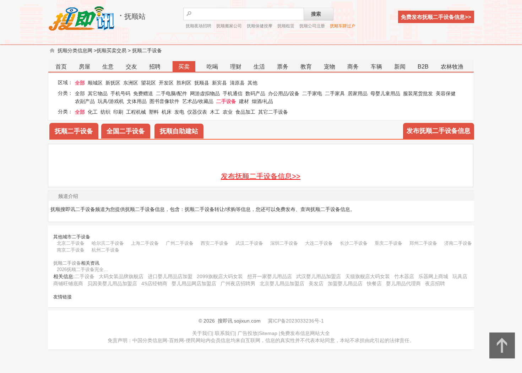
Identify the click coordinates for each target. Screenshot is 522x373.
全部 (80, 83)
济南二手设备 (458, 243)
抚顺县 (201, 83)
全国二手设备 (126, 131)
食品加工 (245, 112)
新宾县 (219, 83)
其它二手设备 (273, 112)
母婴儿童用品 (385, 93)
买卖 (184, 67)
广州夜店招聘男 (238, 283)
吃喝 (212, 67)
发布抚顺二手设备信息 (439, 130)
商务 (353, 67)
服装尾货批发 (418, 93)
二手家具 (335, 93)
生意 (108, 67)
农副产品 (85, 101)
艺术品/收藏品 (197, 101)
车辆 (376, 67)
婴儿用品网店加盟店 (194, 283)
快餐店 (374, 283)
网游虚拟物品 (205, 93)
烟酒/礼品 (262, 101)
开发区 (166, 83)
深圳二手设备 (284, 243)
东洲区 (130, 83)
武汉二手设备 (249, 243)
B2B (423, 67)
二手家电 (312, 93)
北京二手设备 (71, 243)
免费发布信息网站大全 (305, 333)
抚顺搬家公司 (229, 25)
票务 (282, 67)
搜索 (316, 14)
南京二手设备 (71, 250)
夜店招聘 (435, 283)
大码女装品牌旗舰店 (121, 276)
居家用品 (358, 93)
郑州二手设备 (423, 243)
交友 (131, 67)
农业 (228, 112)
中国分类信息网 (149, 340)
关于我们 (202, 333)
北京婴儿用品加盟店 (282, 283)
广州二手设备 (180, 243)
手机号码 (120, 93)
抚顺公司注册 (312, 25)
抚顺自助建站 (179, 131)
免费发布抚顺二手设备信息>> (436, 17)
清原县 (237, 83)
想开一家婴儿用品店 (269, 276)
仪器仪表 (197, 112)
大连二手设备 (319, 243)
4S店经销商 (154, 283)
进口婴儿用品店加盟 (170, 276)
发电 (179, 112)
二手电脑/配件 (171, 93)
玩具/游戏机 (111, 101)
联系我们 (225, 333)
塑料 (154, 112)
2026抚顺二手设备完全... (82, 269)
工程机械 (136, 112)
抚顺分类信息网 (75, 50)
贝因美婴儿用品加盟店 (112, 283)
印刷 (118, 112)
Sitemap (268, 333)
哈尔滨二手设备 (108, 243)
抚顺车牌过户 (342, 25)
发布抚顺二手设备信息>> (260, 176)
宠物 (329, 67)
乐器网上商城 (433, 276)
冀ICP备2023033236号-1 (296, 321)
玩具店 (459, 276)
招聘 (155, 67)
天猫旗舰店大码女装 (367, 276)
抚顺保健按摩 (259, 25)
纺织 (105, 112)
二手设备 (226, 101)
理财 (235, 67)
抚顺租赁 (285, 25)
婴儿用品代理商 (403, 283)
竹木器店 (404, 276)
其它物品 (98, 93)
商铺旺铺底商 (68, 283)
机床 (167, 112)
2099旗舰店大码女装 (220, 276)
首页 (61, 67)
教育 (306, 67)
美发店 (316, 283)
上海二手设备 (145, 243)
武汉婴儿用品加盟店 (318, 276)
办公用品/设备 (283, 93)
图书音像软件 (164, 101)
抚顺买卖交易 (111, 50)
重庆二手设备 (388, 243)
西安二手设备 (214, 243)
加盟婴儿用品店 (345, 283)
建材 (244, 101)
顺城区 (95, 83)
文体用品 (137, 101)
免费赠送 (143, 93)
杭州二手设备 (105, 250)
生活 (259, 67)
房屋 (84, 67)
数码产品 (255, 93)
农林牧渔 (452, 67)
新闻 (400, 67)
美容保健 (446, 93)
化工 (93, 112)
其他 (252, 83)
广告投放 (247, 333)
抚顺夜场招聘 (198, 25)
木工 (215, 112)
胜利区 (183, 83)
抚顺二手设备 (147, 50)
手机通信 (233, 93)
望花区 (148, 83)
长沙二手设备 (354, 243)
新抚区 (112, 83)
